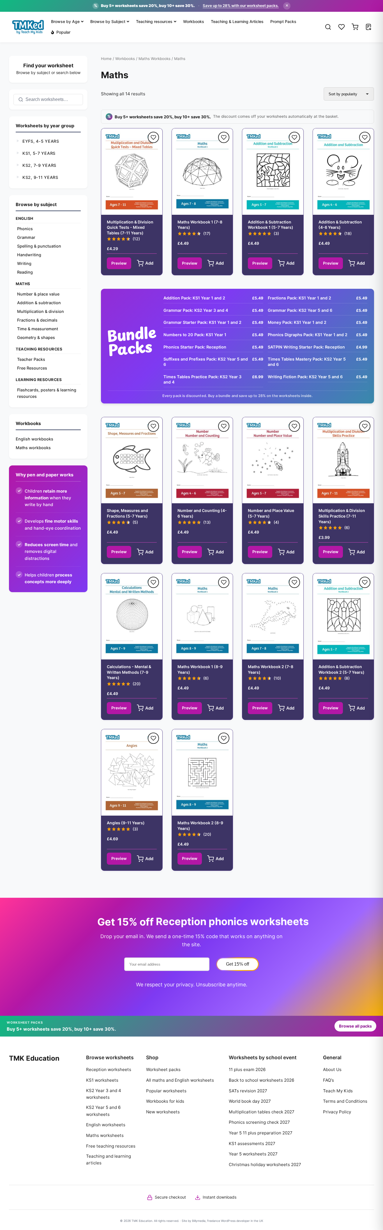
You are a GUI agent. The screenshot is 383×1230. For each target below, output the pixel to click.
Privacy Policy (337, 1111)
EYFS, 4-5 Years (40, 141)
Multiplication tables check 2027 (261, 1111)
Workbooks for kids (165, 1101)
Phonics (25, 228)
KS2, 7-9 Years (39, 165)
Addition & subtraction (39, 302)
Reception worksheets (108, 1069)
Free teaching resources (110, 1146)
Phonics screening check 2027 (259, 1122)
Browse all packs (355, 1026)
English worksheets (105, 1124)
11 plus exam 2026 (247, 1069)
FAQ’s (328, 1080)
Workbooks (125, 58)
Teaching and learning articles (108, 1159)
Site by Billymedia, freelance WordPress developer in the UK (222, 1221)
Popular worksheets (166, 1090)
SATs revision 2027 (248, 1090)
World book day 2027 (250, 1101)
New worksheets (163, 1111)
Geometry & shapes (36, 337)
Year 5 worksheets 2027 (253, 1154)
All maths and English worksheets (180, 1080)
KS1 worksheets (102, 1080)
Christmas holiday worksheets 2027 (265, 1164)
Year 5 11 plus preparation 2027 (260, 1133)
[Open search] (328, 27)
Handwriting (29, 254)
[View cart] (355, 27)
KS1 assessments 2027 (252, 1143)
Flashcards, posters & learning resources (46, 393)
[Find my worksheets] (368, 27)
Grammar (26, 237)
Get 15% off (237, 964)
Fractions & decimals (37, 320)
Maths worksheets (105, 1135)
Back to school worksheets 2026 (261, 1080)
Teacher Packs (31, 359)
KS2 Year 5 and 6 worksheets (103, 1111)
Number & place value (38, 294)
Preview (119, 263)
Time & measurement (37, 328)
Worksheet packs (163, 1069)
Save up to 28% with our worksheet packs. (241, 5)
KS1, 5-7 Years (39, 153)
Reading (25, 272)
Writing (24, 263)
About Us (332, 1069)
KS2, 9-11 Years (40, 177)
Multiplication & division (40, 311)
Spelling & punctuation (39, 246)
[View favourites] (341, 27)
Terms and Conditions (345, 1101)
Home (106, 58)
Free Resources (32, 368)
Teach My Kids (338, 1090)
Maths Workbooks (154, 58)
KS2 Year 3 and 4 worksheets (103, 1094)
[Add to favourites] (153, 137)
